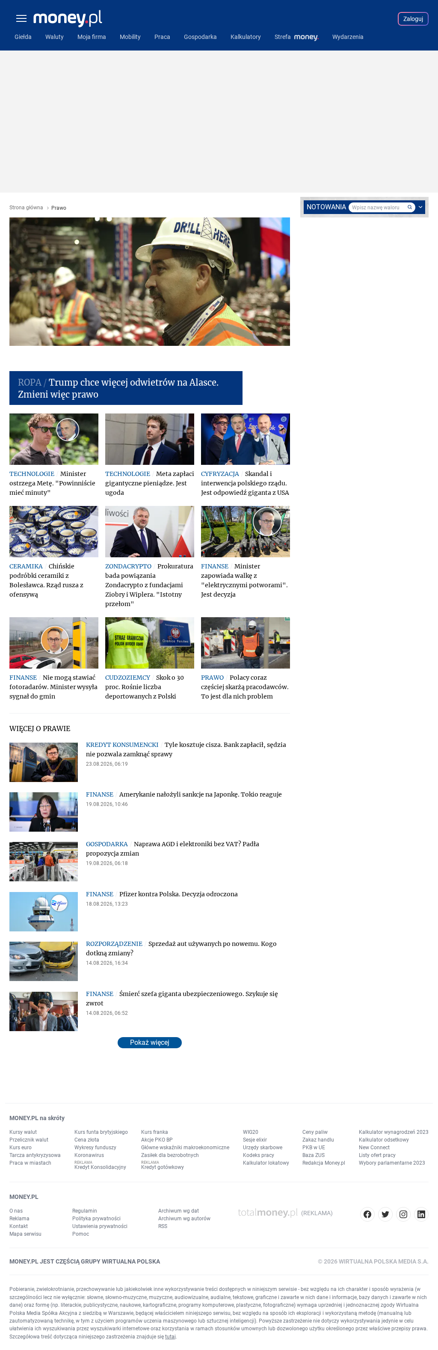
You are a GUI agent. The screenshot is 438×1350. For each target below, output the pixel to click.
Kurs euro (20, 1148)
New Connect (374, 1148)
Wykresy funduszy (95, 1148)
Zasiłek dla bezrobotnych (170, 1155)
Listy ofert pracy (377, 1155)
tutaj (170, 1337)
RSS (162, 1226)
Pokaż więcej (149, 1042)
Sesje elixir (255, 1140)
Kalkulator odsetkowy (384, 1140)
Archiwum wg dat (178, 1211)
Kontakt (18, 1226)
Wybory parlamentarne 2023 (392, 1163)
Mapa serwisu (25, 1234)
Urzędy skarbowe (262, 1148)
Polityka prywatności (96, 1219)
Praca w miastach (30, 1163)
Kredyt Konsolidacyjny (100, 1167)
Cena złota (86, 1140)
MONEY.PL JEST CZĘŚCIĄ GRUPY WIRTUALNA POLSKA (84, 1261)
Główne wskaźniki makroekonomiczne (185, 1148)
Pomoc (80, 1234)
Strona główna (26, 208)
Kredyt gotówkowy (162, 1167)
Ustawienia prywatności (99, 1226)
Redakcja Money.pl (323, 1163)
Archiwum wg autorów (184, 1219)
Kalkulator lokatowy (266, 1163)
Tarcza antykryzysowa (35, 1155)
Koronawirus (89, 1155)
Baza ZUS (313, 1155)
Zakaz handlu (318, 1140)
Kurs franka (154, 1132)
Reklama (19, 1219)
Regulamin (84, 1211)
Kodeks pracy (258, 1155)
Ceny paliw (315, 1132)
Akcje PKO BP (157, 1140)
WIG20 (250, 1132)
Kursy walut (23, 1132)
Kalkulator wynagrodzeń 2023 (394, 1132)
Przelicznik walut (28, 1140)
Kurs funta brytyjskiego (101, 1132)
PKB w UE (313, 1148)
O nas (16, 1211)
